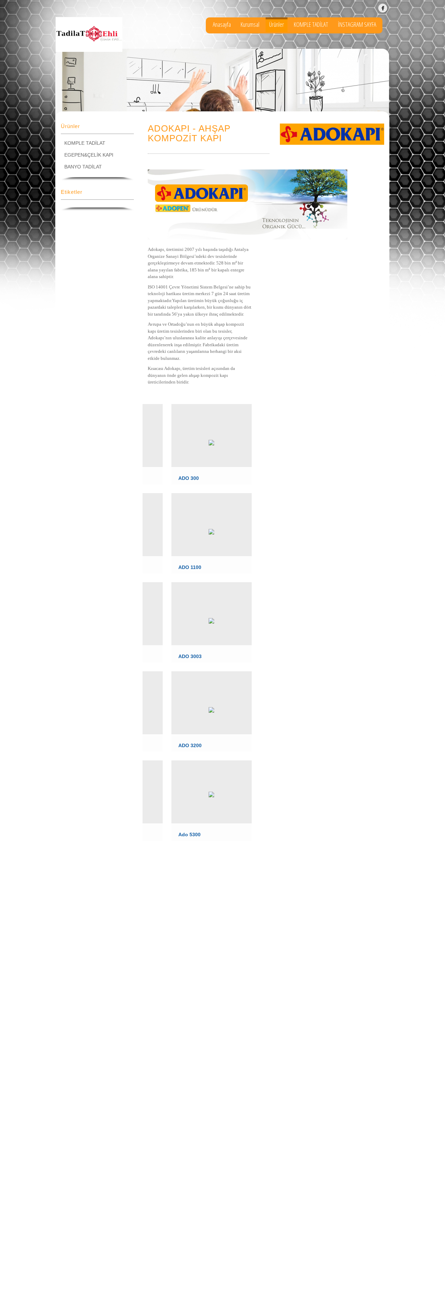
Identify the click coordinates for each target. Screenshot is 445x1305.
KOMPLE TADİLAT (311, 24)
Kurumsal (250, 24)
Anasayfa (222, 24)
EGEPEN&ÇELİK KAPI (88, 155)
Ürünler (276, 24)
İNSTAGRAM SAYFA (357, 24)
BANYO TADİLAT (83, 166)
